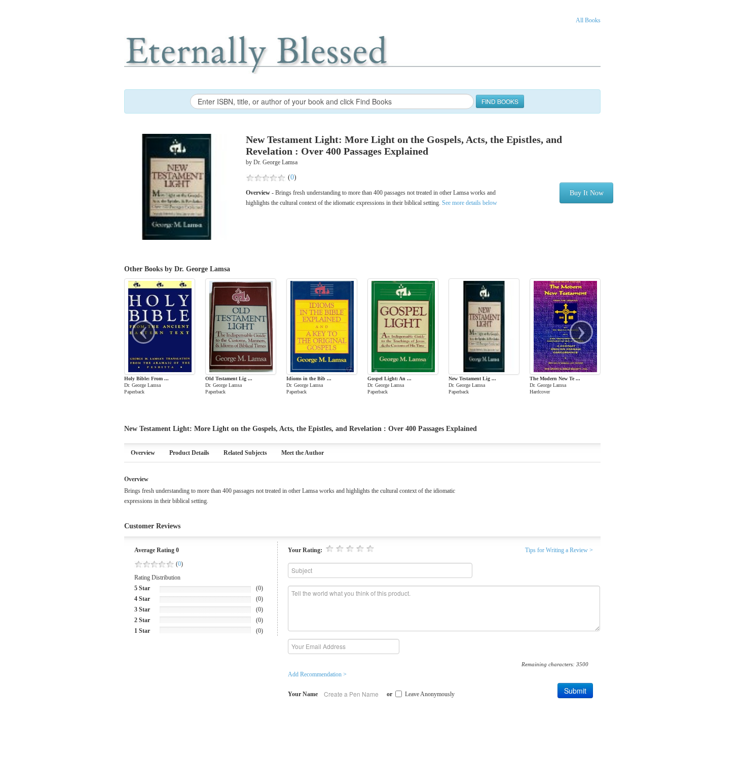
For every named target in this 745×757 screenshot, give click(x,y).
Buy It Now (587, 193)
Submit (575, 691)
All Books (588, 20)
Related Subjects (245, 452)
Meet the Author (302, 452)
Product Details (189, 452)
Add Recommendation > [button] (317, 674)
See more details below (468, 202)
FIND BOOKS (499, 101)
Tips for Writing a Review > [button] (559, 550)
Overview (143, 452)
